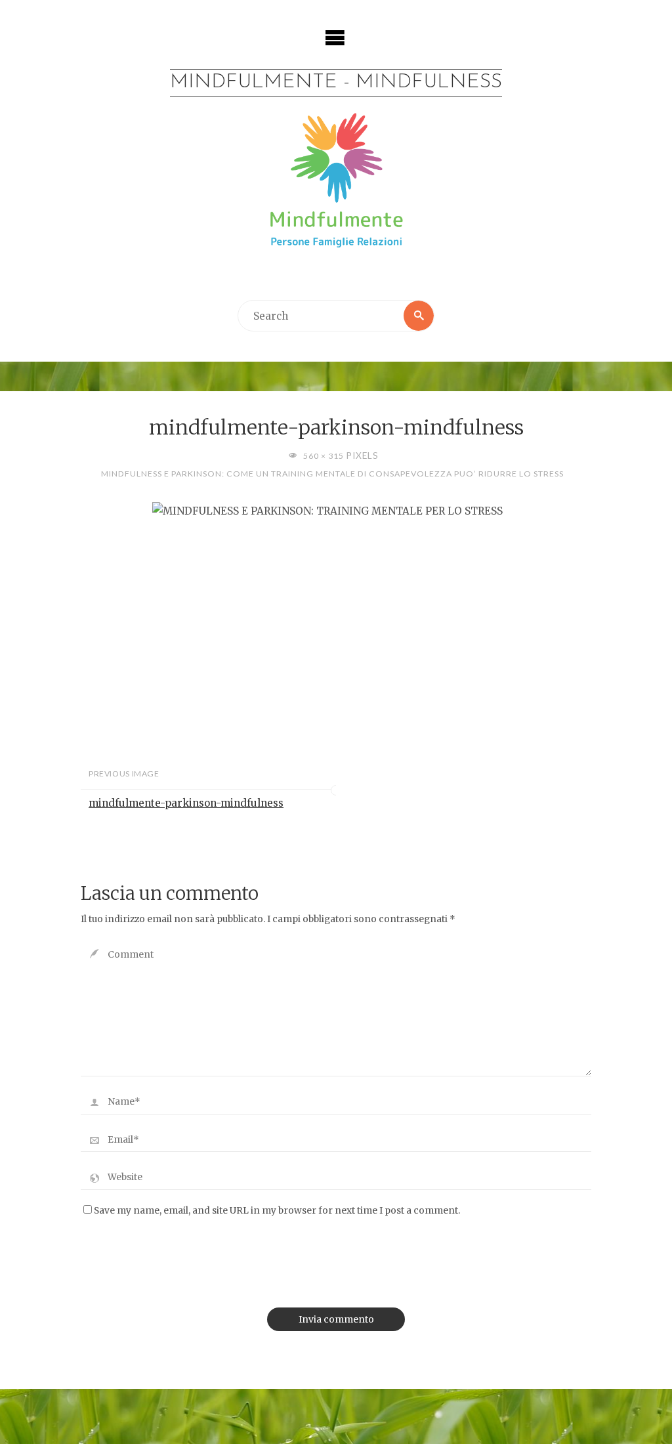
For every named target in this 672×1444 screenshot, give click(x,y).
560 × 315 (324, 456)
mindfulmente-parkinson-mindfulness (186, 803)
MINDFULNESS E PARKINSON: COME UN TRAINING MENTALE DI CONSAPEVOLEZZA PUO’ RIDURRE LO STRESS (332, 473)
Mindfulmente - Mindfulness (336, 82)
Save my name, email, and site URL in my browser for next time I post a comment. (277, 1210)
